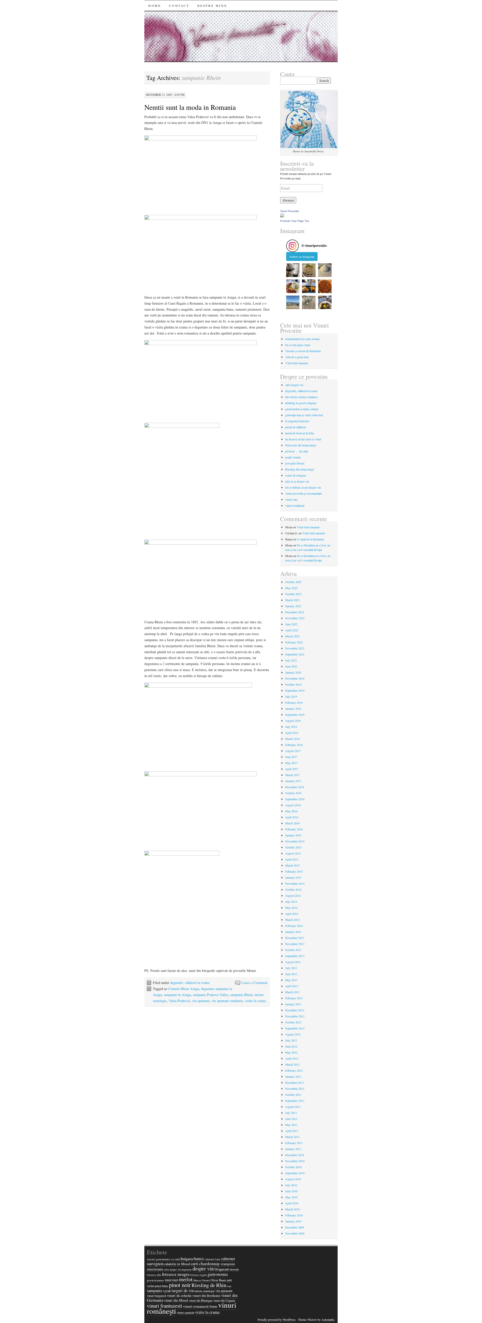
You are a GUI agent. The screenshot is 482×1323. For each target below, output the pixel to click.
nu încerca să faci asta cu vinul (303, 439)
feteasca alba (154, 1275)
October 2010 (293, 1167)
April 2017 (291, 769)
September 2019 (295, 690)
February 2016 (294, 829)
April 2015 (291, 859)
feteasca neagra (176, 1274)
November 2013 (295, 944)
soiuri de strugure (295, 475)
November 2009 (295, 1233)
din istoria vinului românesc (301, 397)
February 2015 (294, 871)
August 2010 (293, 1179)
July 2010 (291, 1185)
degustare (187, 1269)
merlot (186, 1279)
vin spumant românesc (227, 1000)
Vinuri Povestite (289, 211)
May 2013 (291, 980)
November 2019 (295, 678)
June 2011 (291, 1119)
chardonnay (209, 1263)
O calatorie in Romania (310, 539)
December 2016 (294, 787)
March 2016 (292, 823)
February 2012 (294, 1070)
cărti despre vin (294, 385)
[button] (293, 270)
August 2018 (293, 721)
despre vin (203, 1268)
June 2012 (291, 1046)
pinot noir (180, 1285)
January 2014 (293, 932)
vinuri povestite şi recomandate (303, 493)
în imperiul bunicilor (297, 421)
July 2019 (291, 696)
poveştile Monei (294, 463)
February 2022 (294, 642)
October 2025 (293, 582)
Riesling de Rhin (209, 1285)
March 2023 (292, 600)
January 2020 (293, 672)
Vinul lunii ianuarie (296, 363)
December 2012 (294, 1010)
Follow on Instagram (301, 257)
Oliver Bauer (218, 1280)
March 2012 (292, 1064)
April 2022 (291, 630)
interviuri (171, 1280)
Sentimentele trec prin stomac (302, 339)
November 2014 (295, 883)
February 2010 (294, 1215)
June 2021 (291, 666)
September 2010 (295, 1173)
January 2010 (293, 1221)
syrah (167, 1290)
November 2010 (295, 1161)
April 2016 (291, 817)
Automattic (327, 1319)
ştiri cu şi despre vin (297, 481)
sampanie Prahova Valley (210, 994)
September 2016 (295, 799)
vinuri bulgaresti (156, 1296)
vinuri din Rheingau (200, 1300)
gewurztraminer (155, 1280)
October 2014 (293, 889)
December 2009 (294, 1227)
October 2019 (293, 684)
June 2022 (291, 624)
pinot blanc (161, 1286)
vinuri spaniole (185, 1312)
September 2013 (295, 956)
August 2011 (293, 1107)
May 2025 (291, 588)
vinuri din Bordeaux (206, 1295)
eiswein (234, 1269)
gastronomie (218, 1274)
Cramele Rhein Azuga (183, 988)
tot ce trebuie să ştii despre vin (303, 487)
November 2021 (295, 648)
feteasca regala (198, 1275)
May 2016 (291, 811)
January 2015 (293, 877)
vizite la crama (255, 1000)
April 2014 (291, 914)
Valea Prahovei (179, 1000)
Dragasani (221, 1269)
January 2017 (293, 781)
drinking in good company (301, 403)
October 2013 (293, 950)
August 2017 (293, 751)
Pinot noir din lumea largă (300, 445)
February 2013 (294, 998)
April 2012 (291, 1058)
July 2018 (291, 727)
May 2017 (291, 763)
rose (229, 1286)
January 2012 (293, 1076)
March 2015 (292, 865)
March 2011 (292, 1137)
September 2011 (295, 1101)
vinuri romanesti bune (200, 1306)
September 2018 (295, 715)
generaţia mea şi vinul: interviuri (304, 415)
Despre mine (212, 6)
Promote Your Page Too (294, 220)
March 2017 (292, 775)
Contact (179, 6)
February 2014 (294, 926)
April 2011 (291, 1131)
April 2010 (291, 1203)
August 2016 (293, 805)
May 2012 (291, 1052)
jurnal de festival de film (299, 433)
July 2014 (291, 902)
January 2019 (293, 708)
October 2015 (293, 847)
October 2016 (293, 793)
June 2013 (291, 974)
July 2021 (291, 660)
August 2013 (293, 962)
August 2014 (293, 895)
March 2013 (292, 992)
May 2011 (291, 1125)
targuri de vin (182, 1290)
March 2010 (292, 1209)
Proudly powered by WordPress (277, 1319)
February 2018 (294, 745)
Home (154, 6)
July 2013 (291, 968)
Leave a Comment (254, 982)
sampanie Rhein (241, 994)
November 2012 (295, 1016)
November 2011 (295, 1088)
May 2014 (291, 908)
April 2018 (291, 733)
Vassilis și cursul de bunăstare (303, 351)
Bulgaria (186, 1258)
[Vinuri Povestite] (282, 216)
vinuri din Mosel (176, 1300)
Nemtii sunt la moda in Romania (190, 107)
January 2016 (293, 835)
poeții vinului (293, 457)
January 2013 (293, 1004)
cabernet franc (212, 1259)
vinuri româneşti (295, 505)
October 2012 (293, 1022)
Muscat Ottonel (201, 1280)
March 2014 (292, 920)
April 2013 (291, 986)
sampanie (154, 1290)
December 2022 (294, 612)
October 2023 (293, 594)
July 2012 (291, 1040)
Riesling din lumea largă (299, 469)
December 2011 (294, 1082)
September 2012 (295, 1028)
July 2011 (291, 1113)
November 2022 (295, 618)
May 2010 (291, 1197)
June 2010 (291, 1191)
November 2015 (295, 841)
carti (194, 1263)
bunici (199, 1258)
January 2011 (293, 1149)
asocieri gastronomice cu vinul (163, 1259)
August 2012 (293, 1034)
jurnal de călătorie (295, 427)
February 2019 (294, 702)
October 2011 (293, 1095)
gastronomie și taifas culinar (301, 409)
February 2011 (294, 1143)
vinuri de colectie (179, 1295)
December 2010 (294, 1155)
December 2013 (294, 938)
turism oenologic (205, 1291)
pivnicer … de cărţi (296, 451)
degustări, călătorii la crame (190, 982)
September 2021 (295, 654)
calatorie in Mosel (177, 1263)
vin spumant (200, 1000)
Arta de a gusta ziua (297, 357)
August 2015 (293, 853)
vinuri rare (291, 499)
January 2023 (293, 606)
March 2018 (292, 739)
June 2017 (291, 757)
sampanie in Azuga (177, 994)
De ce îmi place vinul (297, 345)
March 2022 (292, 636)
